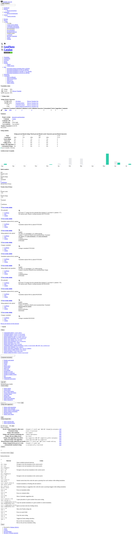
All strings (18, 101)
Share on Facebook (12, 78)
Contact (6, 530)
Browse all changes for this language (10, 323)
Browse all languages (12, 13)
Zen (37, 101)
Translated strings (20, 103)
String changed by (8, 400)
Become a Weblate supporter (11, 533)
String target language (9, 398)
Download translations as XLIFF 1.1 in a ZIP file (19, 71)
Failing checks (10, 65)
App (6, 110)
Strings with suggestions (10, 407)
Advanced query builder (7, 384)
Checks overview (11, 16)
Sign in (5, 20)
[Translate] (1, 110)
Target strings (7, 390)
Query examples (5, 427)
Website (9, 39)
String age (6, 368)
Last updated (7, 370)
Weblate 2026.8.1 (14, 527)
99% (10, 110)
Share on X (10, 80)
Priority (6, 363)
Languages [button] (6, 12)
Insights (6, 63)
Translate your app (7, 1)
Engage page (10, 81)
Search (5, 61)
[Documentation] (1, 96)
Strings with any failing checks (11, 410)
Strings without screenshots (10, 411)
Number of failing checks (10, 374)
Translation (6, 57)
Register (6, 19)
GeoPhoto (9, 46)
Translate (19, 91)
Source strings (7, 388)
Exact (19, 402)
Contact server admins (12, 24)
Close (12, 452)
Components (7, 58)
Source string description (10, 392)
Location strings (8, 394)
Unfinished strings (20, 104)
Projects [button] (6, 9)
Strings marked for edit (21, 106)
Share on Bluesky (11, 77)
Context (20, 238)
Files (5, 67)
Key (5, 376)
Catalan (8, 49)
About (8, 37)
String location (7, 377)
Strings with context (9, 414)
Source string (7, 366)
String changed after (9, 421)
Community (7, 75)
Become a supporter (12, 36)
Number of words (8, 371)
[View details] (19, 211)
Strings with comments (9, 408)
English (20, 232)
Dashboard (6, 7)
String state (6, 395)
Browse (14, 91)
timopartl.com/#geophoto (18, 117)
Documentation (11, 30)
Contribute (9, 34)
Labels (5, 364)
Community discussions (13, 26)
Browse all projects (12, 10)
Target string (7, 367)
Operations (6, 74)
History (9, 64)
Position (6, 361)
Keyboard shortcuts (12, 32)
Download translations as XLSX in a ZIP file (18, 73)
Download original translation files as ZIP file (18, 68)
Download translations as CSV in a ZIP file (18, 70)
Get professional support (13, 27)
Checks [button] (6, 15)
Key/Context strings (9, 391)
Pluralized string (8, 413)
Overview (6, 60)
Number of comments (9, 373)
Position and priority (9, 360)
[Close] (1, 450)
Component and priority (10, 378)
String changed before (9, 423)
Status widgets (10, 83)
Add (22, 402)
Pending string (7, 397)
